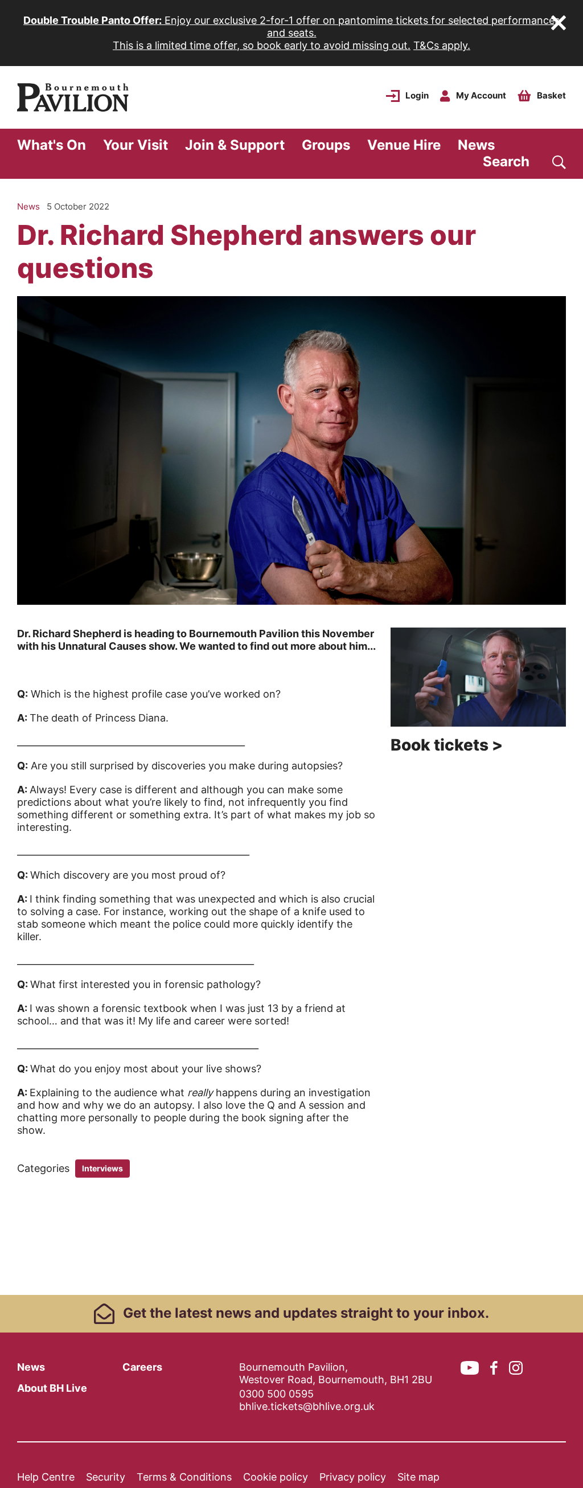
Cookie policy (275, 1477)
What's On (51, 145)
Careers (142, 1367)
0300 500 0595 (276, 1394)
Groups (326, 145)
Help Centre (46, 1477)
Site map (418, 1477)
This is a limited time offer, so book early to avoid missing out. (261, 45)
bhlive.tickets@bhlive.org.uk (307, 1406)
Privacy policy (352, 1477)
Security (105, 1477)
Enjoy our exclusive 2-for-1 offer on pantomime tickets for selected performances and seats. (291, 26)
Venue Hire (404, 145)
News (476, 145)
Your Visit (135, 145)
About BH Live (52, 1388)
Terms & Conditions (184, 1477)
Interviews (102, 1168)
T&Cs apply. (441, 45)
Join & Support (235, 145)
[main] (291, 737)
